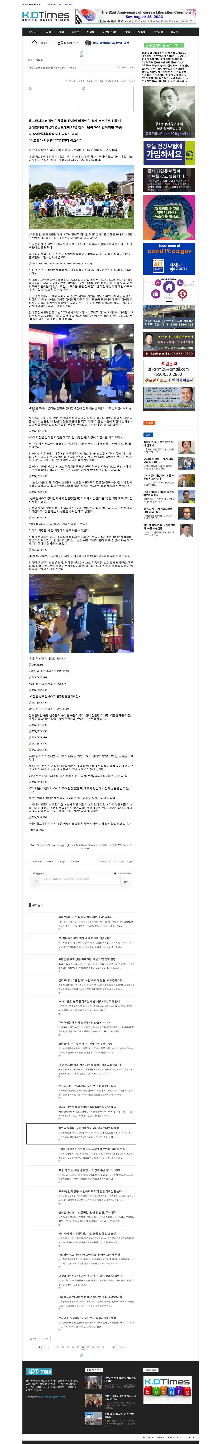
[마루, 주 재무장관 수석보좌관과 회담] (93, 1382)
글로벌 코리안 (109, 32)
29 (98, 1347)
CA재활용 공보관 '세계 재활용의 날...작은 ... (158, 460)
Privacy (160, 1437)
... (53, 1347)
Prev (41, 1347)
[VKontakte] (191, 4)
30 (103, 1347)
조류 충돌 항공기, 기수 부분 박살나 (119, 1415)
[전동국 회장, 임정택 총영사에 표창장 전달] (93, 1400)
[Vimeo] (185, 4)
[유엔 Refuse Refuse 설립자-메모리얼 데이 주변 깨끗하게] (186, 496)
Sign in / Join (54, 4)
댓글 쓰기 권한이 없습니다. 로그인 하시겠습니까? (66, 879)
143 (113, 1347)
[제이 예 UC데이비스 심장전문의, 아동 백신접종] (186, 530)
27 (88, 1347)
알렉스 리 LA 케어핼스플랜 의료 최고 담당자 (157, 510)
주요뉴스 (33, 32)
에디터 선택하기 (124, 873)
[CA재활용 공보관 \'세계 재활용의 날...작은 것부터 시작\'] (186, 463)
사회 (48, 32)
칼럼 (127, 32)
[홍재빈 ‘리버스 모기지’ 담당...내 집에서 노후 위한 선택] (186, 447)
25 (78, 1347)
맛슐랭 (141, 32)
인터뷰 (90, 32)
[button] (193, 32)
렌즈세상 (158, 32)
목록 (34, 1338)
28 (93, 1347)
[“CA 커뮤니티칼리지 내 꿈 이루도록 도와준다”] (186, 480)
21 (58, 1347)
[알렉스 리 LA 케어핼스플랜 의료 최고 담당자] (186, 513)
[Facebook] (175, 4)
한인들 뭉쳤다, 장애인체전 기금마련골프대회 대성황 (52, 67)
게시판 (174, 32)
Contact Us (190, 1437)
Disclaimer (148, 1437)
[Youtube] (196, 4)
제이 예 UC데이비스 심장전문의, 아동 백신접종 (159, 526)
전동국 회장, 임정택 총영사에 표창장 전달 (120, 1397)
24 (73, 1347)
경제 (61, 32)
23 (68, 1347)
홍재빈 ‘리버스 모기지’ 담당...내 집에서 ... (159, 443)
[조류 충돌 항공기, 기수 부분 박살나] (93, 1418)
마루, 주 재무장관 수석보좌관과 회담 (120, 1379)
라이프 (75, 32)
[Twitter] (180, 4)
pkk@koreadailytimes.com (51, 1396)
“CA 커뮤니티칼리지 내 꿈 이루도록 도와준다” (159, 477)
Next (121, 1347)
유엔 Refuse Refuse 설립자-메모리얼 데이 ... (159, 493)
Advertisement (175, 1437)
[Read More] (81, 922)
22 (63, 1347)
